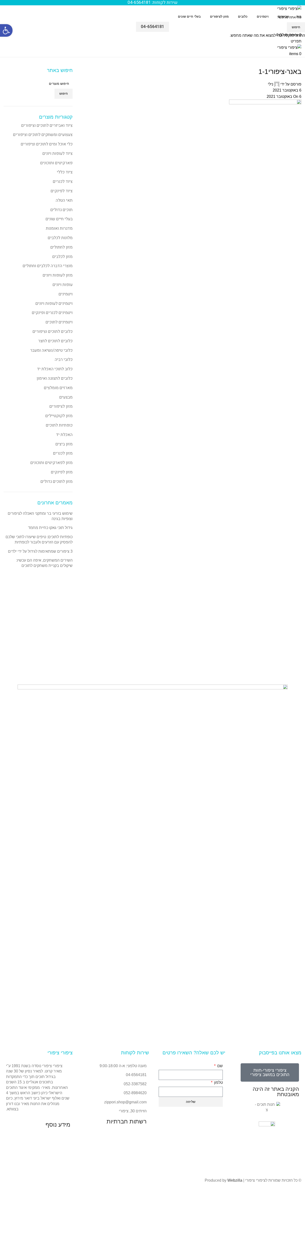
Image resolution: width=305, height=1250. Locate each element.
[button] (6, 30)
